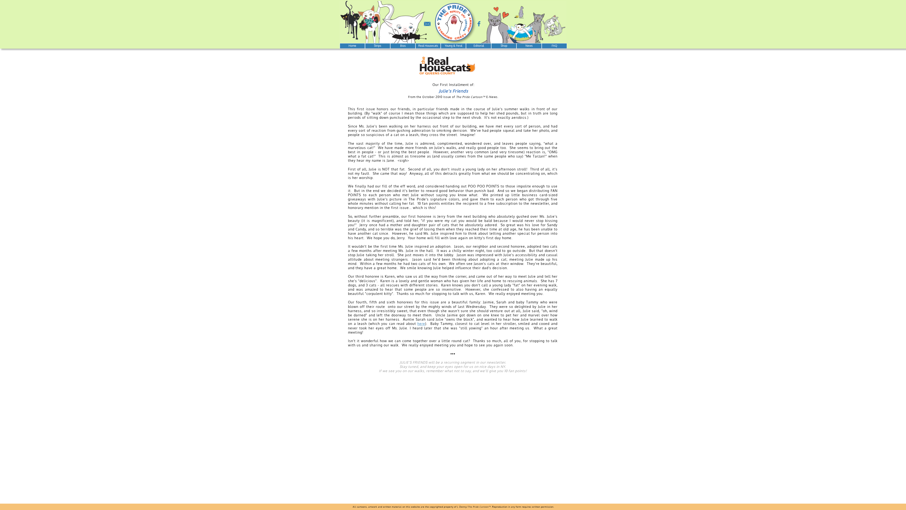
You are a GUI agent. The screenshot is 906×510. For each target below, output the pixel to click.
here (421, 324)
